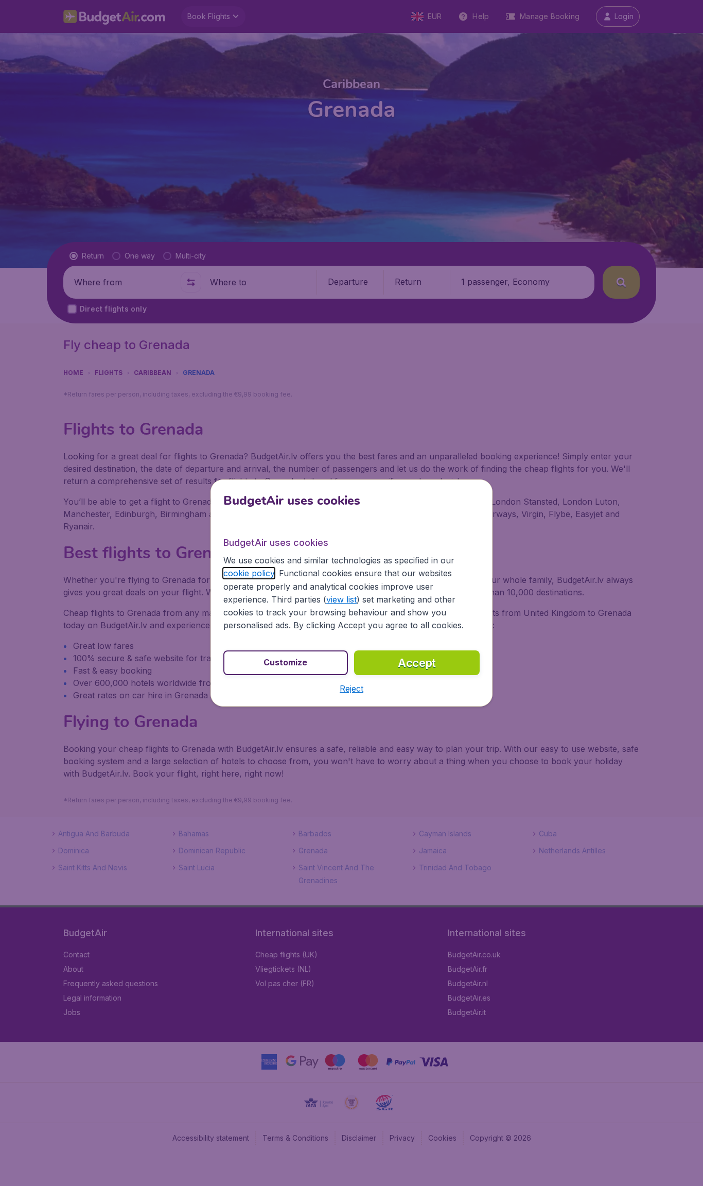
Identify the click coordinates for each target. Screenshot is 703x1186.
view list (341, 599)
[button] (351, 688)
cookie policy (248, 573)
